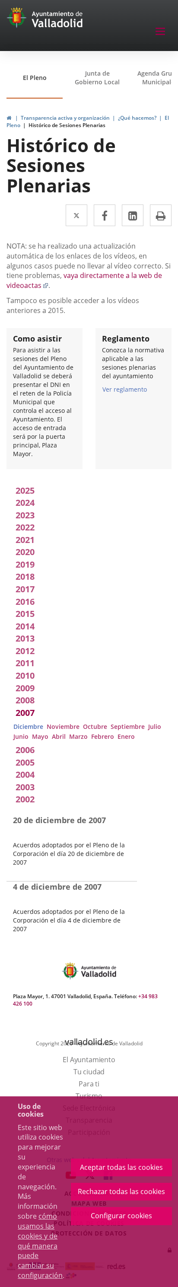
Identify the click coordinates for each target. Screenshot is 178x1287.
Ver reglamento (124, 389)
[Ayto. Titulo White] (57, 19)
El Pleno (35, 77)
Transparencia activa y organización (65, 117)
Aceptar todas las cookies (121, 1167)
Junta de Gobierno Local (97, 77)
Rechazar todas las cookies (121, 1191)
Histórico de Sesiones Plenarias (67, 125)
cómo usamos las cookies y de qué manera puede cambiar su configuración (40, 1245)
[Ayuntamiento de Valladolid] (17, 19)
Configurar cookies (121, 1215)
